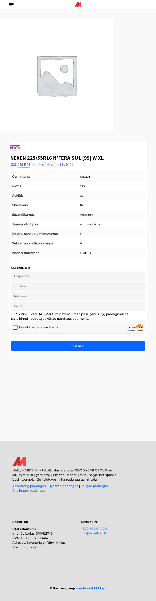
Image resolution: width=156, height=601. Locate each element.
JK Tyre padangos (95, 486)
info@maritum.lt (93, 533)
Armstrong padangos (29, 486)
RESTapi (100, 588)
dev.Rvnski (84, 588)
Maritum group (24, 547)
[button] (11, 4)
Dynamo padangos (63, 486)
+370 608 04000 (94, 529)
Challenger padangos (28, 490)
